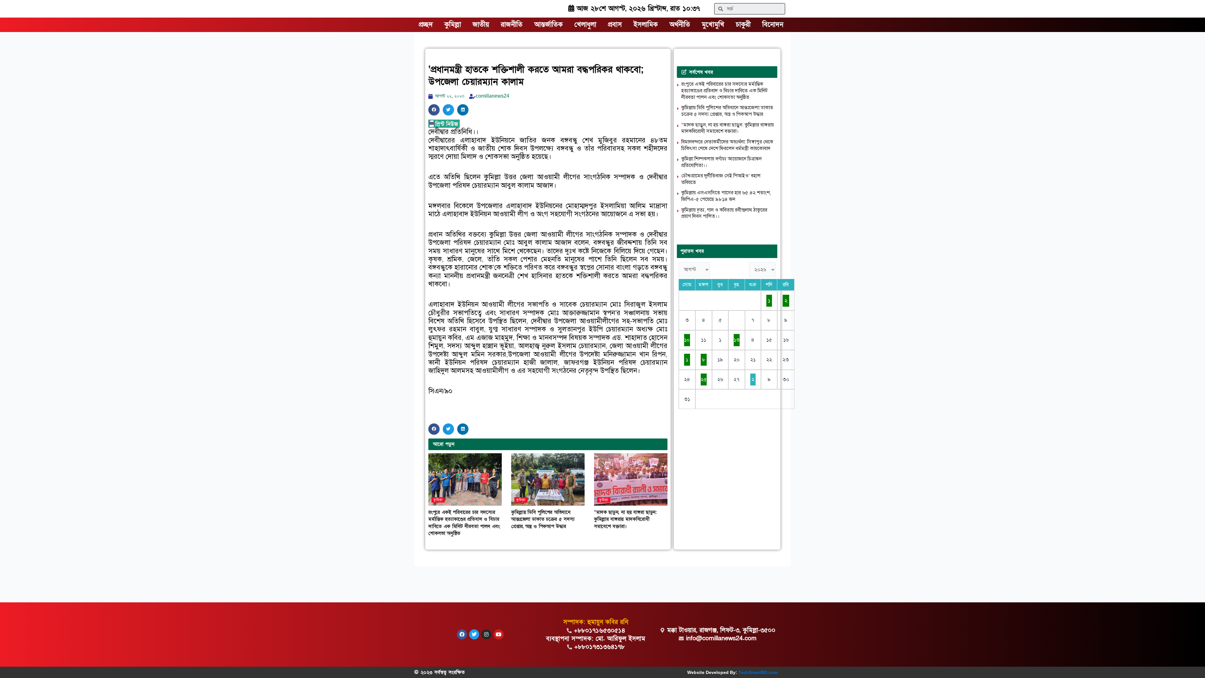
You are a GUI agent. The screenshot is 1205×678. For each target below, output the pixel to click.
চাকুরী (743, 24)
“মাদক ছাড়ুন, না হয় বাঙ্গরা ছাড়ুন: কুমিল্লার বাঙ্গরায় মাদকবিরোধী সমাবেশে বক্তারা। (625, 519)
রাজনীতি (511, 24)
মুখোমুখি (713, 24)
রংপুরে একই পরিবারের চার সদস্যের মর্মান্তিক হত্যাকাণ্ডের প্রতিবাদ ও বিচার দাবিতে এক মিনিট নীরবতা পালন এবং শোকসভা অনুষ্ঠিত (464, 523)
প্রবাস (615, 24)
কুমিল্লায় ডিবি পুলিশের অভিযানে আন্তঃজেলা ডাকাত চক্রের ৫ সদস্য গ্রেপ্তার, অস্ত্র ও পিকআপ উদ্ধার (542, 519)
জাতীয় (481, 24)
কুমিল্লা (452, 24)
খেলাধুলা (585, 24)
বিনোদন (772, 24)
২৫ (704, 379)
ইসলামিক (646, 24)
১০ (687, 340)
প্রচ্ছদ (426, 24)
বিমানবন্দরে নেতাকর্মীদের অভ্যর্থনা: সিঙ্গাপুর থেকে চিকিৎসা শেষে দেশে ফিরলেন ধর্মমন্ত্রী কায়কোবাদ (727, 145)
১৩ (737, 340)
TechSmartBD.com (758, 672)
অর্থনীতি (680, 24)
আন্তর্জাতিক (548, 24)
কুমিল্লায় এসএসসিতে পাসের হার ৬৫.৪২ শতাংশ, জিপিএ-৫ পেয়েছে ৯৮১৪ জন (726, 196)
